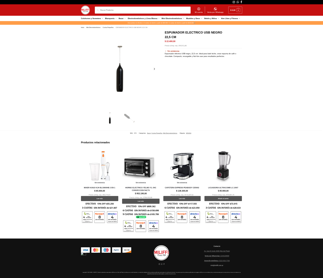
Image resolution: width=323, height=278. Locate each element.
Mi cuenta (199, 12)
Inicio (82, 27)
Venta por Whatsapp (215, 12)
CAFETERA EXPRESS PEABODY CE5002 (182, 188)
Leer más (100, 198)
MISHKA (188, 133)
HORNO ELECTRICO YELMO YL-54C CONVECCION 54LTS (140, 189)
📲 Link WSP (141, 217)
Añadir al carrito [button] (223, 198)
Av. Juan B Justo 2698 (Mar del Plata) (217, 251)
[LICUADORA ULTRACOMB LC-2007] (223, 166)
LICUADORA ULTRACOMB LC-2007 (223, 188)
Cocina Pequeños (108, 27)
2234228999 (217, 256)
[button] (235, 10)
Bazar (149, 133)
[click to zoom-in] (119, 69)
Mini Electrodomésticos (93, 27)
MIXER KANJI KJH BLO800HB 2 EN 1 (99, 188)
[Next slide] (154, 69)
